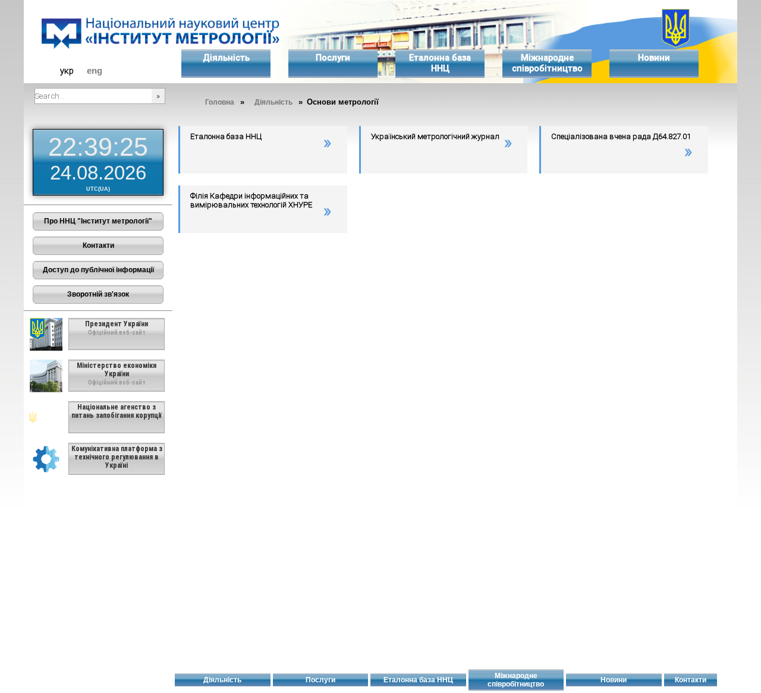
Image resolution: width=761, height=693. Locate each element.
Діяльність (226, 57)
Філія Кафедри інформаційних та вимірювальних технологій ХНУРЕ (251, 200)
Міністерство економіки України (116, 369)
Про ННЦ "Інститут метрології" (98, 221)
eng (94, 70)
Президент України (116, 324)
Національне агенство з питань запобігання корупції (116, 411)
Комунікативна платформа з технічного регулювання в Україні (116, 457)
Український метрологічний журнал (435, 136)
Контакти (98, 245)
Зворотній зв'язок (98, 294)
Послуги (333, 57)
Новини (654, 57)
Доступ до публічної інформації (98, 270)
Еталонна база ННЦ (440, 63)
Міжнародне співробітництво (547, 63)
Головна (219, 102)
